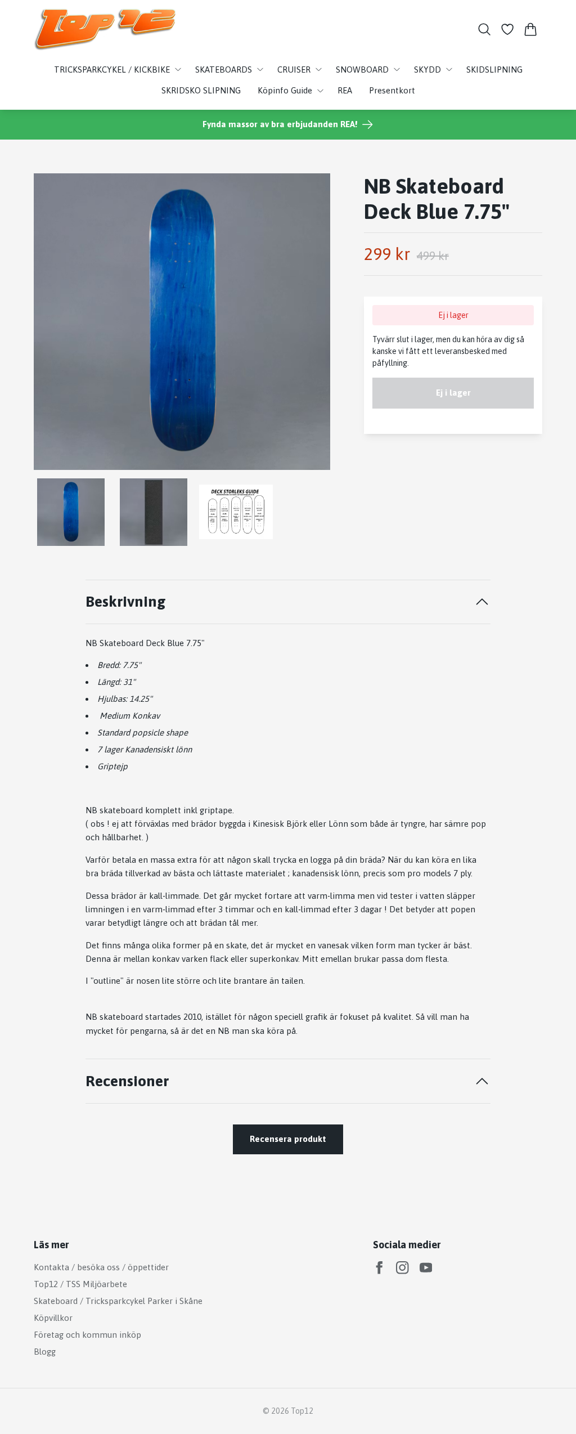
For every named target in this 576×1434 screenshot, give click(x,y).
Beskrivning (126, 601)
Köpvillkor (53, 1318)
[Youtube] (426, 1267)
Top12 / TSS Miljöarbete (80, 1284)
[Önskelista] (507, 29)
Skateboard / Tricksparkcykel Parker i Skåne (118, 1301)
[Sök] (484, 29)
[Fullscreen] (182, 321)
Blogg (45, 1351)
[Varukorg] (530, 29)
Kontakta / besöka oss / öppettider (101, 1267)
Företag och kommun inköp (87, 1334)
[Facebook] (379, 1267)
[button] (312, 325)
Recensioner (127, 1081)
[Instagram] (402, 1267)
